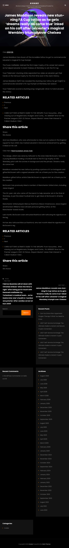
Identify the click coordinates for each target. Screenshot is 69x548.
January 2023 (45, 482)
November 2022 (45, 490)
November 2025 (45, 411)
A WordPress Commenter (12, 376)
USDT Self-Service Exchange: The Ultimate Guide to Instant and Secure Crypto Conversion (51, 326)
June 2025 (43, 431)
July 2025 (43, 427)
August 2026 (44, 376)
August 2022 (44, 502)
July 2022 (43, 506)
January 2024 (45, 475)
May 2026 (43, 388)
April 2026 (43, 392)
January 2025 (45, 451)
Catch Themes (46, 544)
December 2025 (46, 407)
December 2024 (46, 455)
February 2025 (45, 447)
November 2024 (46, 459)
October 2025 (45, 415)
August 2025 (44, 423)
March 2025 (44, 443)
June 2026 (43, 384)
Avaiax (34, 3)
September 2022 (46, 498)
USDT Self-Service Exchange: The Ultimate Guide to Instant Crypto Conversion (51, 336)
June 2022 (43, 510)
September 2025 (46, 419)
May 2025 (43, 435)
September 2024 (46, 467)
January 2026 (45, 403)
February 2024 (45, 471)
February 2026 (45, 400)
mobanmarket (40, 37)
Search (5, 309)
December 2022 (46, 486)
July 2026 (43, 380)
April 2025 (43, 439)
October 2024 (45, 463)
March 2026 (44, 396)
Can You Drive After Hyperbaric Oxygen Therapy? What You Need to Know (51, 316)
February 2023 (45, 478)
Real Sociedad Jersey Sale (22, 151)
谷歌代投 (10, 52)
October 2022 (45, 494)
